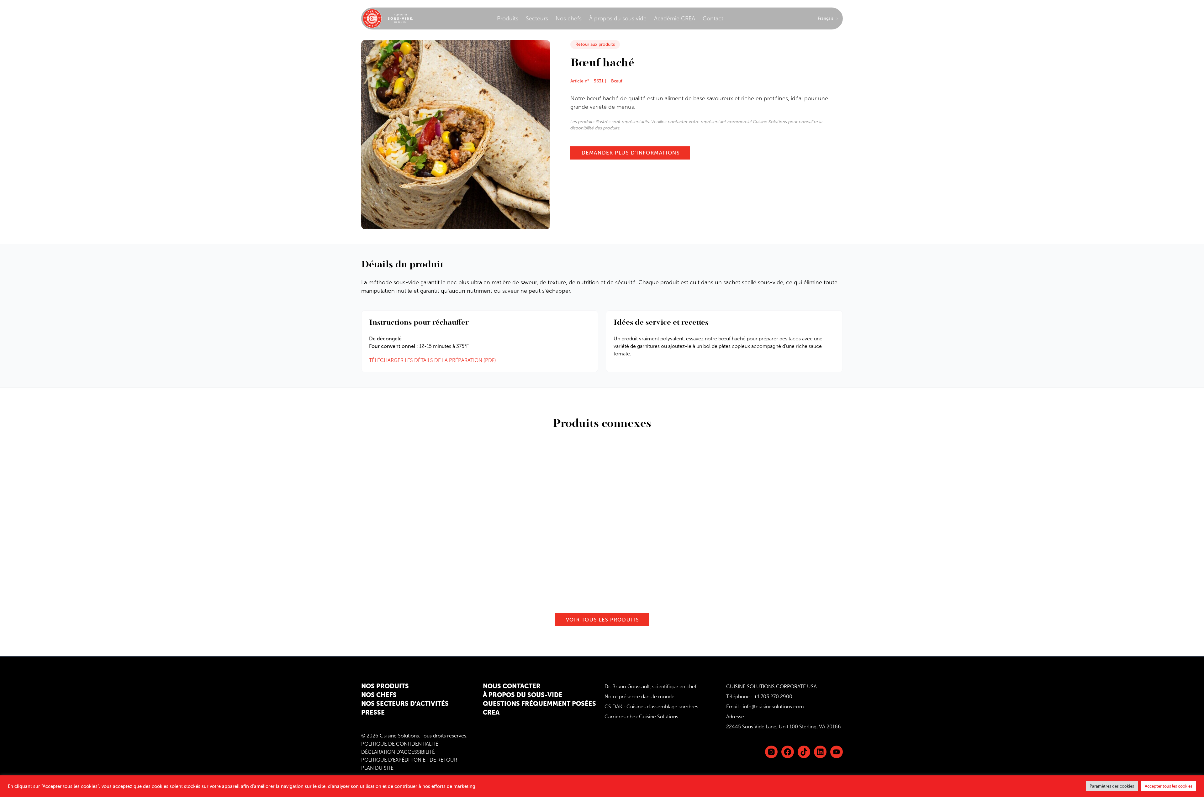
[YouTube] (836, 752)
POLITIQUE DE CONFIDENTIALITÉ (399, 744)
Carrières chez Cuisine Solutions (641, 716)
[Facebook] (787, 752)
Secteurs (537, 18)
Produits (507, 18)
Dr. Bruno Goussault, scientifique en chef (650, 686)
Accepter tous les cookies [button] (1168, 786)
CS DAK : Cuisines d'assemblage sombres (651, 706)
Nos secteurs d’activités (405, 703)
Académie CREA (674, 18)
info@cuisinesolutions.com (773, 706)
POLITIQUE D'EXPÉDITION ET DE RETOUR (409, 760)
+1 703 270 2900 (773, 696)
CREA (491, 712)
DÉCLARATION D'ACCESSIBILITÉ (398, 752)
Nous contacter (512, 686)
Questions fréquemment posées (539, 703)
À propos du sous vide (618, 18)
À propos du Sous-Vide (522, 694)
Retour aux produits (595, 44)
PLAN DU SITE (377, 768)
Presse (373, 712)
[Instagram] (771, 752)
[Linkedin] (804, 752)
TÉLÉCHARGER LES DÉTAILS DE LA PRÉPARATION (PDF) (432, 360)
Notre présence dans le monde (639, 696)
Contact (713, 18)
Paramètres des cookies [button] (1112, 786)
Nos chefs (569, 18)
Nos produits (385, 686)
